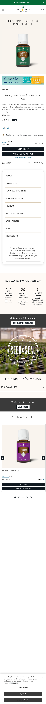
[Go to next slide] (43, 458)
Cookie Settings (23, 687)
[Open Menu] (3, 9)
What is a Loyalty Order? (23, 157)
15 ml (14, 120)
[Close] (42, 677)
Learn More (23, 407)
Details (40, 135)
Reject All (23, 694)
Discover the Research (23, 323)
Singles (5, 89)
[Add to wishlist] (42, 427)
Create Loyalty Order (23, 154)
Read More (6, 115)
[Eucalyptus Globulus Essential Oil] (23, 50)
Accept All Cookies (23, 700)
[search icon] (37, 9)
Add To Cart (23, 484)
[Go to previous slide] (2, 458)
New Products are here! (22, 2)
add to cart (23, 149)
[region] (23, 689)
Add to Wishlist (34, 163)
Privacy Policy (14, 683)
